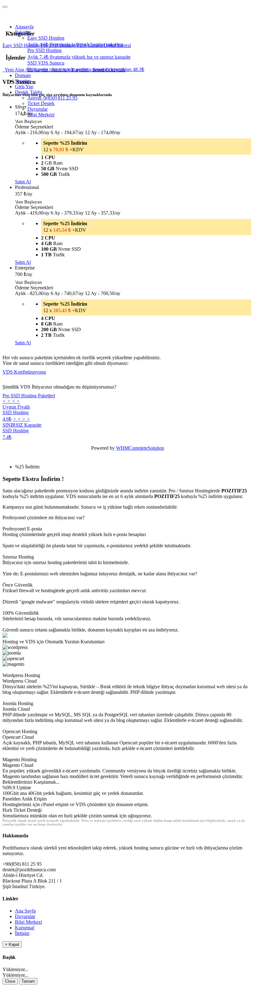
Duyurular (37, 109)
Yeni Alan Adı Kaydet (25, 69)
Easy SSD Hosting (21, 45)
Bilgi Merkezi (40, 114)
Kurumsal (24, 927)
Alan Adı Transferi (69, 69)
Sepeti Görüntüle (107, 69)
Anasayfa (24, 26)
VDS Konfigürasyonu (24, 372)
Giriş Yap (24, 86)
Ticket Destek (40, 103)
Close (10, 981)
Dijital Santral (117, 45)
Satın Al (23, 181)
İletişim (22, 933)
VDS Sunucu (90, 45)
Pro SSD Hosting (58, 45)
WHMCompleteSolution (140, 448)
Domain (23, 75)
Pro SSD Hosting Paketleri (28, 395)
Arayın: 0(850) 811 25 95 (52, 97)
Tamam (28, 981)
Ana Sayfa (25, 910)
